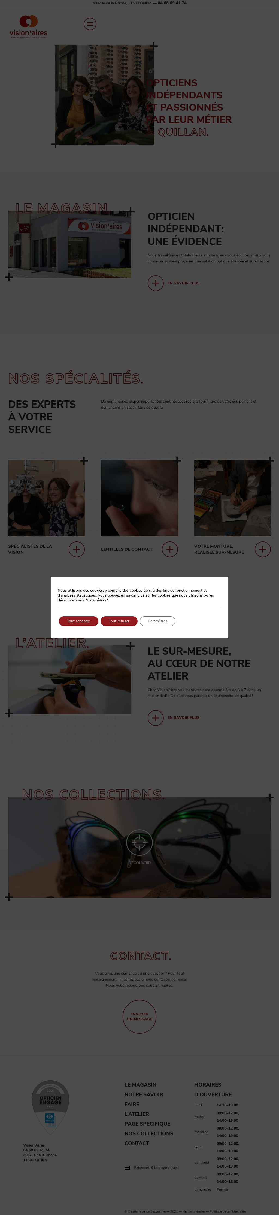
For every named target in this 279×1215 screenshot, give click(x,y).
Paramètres (157, 621)
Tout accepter (78, 621)
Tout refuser (119, 621)
